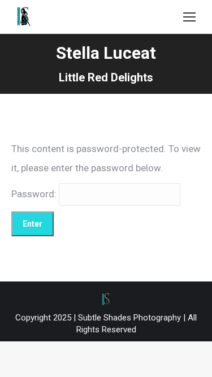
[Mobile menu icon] (189, 17)
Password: (35, 194)
